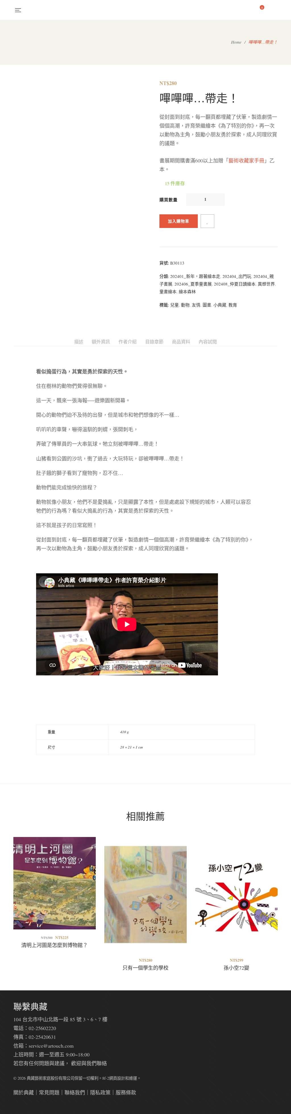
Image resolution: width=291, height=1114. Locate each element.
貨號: (164, 263)
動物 (185, 305)
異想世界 (266, 284)
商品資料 (181, 341)
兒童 (174, 305)
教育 (232, 305)
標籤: (164, 305)
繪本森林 (187, 291)
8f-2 (105, 1078)
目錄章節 (154, 341)
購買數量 (168, 199)
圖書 (207, 305)
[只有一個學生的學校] (145, 894)
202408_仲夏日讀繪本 (234, 284)
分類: (164, 276)
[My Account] (275, 9)
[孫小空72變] (236, 881)
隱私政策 (100, 1092)
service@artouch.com (51, 1045)
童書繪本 (167, 291)
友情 (196, 305)
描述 (78, 341)
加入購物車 (178, 221)
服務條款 (126, 1092)
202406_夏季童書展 (193, 284)
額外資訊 (101, 341)
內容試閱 (208, 341)
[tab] (78, 341)
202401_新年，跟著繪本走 (195, 276)
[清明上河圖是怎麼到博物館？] (54, 894)
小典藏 (219, 305)
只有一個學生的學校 (145, 967)
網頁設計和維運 (123, 1078)
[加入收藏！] (207, 221)
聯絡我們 (75, 1092)
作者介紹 (128, 341)
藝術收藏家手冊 (246, 160)
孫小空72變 (236, 967)
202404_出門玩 (237, 276)
